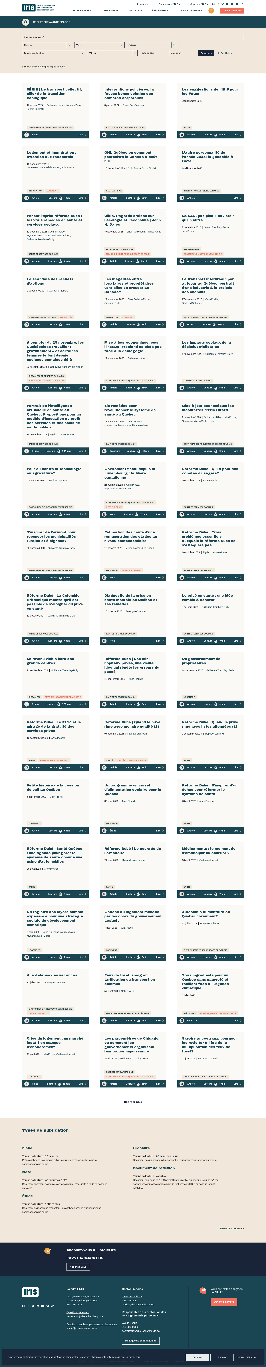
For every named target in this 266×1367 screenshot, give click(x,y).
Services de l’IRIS (168, 4)
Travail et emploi (131, 570)
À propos (142, 4)
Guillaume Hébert (55, 105)
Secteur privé (114, 191)
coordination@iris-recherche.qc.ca (141, 1331)
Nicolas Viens (73, 105)
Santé (31, 760)
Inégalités (66, 317)
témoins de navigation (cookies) (42, 1357)
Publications (82, 11)
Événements (160, 11)
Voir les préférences (247, 1357)
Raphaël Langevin (137, 734)
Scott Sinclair (149, 168)
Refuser (222, 1357)
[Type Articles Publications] (100, 45)
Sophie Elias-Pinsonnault (117, 488)
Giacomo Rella (112, 303)
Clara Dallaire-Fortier (139, 299)
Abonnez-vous (78, 1267)
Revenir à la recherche (232, 1228)
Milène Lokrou (132, 548)
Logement (52, 191)
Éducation (112, 570)
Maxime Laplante (58, 480)
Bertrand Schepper (192, 303)
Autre (187, 128)
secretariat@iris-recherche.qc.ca (84, 1316)
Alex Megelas (67, 932)
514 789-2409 (74, 1304)
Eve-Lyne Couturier (135, 611)
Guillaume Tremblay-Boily (40, 239)
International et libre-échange (201, 191)
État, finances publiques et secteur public (130, 381)
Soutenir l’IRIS (198, 4)
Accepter (197, 1357)
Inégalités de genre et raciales (46, 376)
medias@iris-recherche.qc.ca (138, 1304)
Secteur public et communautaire (125, 128)
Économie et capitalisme (119, 249)
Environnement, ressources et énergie (50, 128)
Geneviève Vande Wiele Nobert (43, 167)
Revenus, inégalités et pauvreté (46, 381)
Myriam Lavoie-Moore (38, 235)
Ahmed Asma (154, 231)
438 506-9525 (129, 1300)
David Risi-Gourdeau (134, 105)
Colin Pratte (134, 168)
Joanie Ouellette (35, 109)
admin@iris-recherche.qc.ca (81, 1328)
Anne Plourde (57, 231)
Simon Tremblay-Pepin (216, 227)
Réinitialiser (226, 53)
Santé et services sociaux (43, 254)
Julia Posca (67, 167)
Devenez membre (224, 1301)
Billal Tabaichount (136, 231)
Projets (133, 11)
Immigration (35, 191)
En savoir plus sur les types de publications (43, 67)
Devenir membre (232, 10)
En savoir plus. (133, 1357)
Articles (109, 11)
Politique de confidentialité (140, 1340)
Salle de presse (191, 11)
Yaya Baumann (51, 932)
